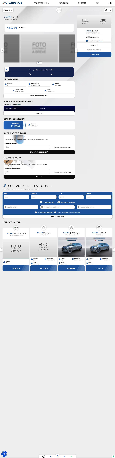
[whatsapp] (71, 456)
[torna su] (43, 456)
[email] (64, 456)
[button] (4, 453)
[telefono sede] (30, 74)
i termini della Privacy (65, 148)
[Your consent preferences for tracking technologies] (113, 456)
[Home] (13, 3)
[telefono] (50, 456)
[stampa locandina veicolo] (106, 10)
